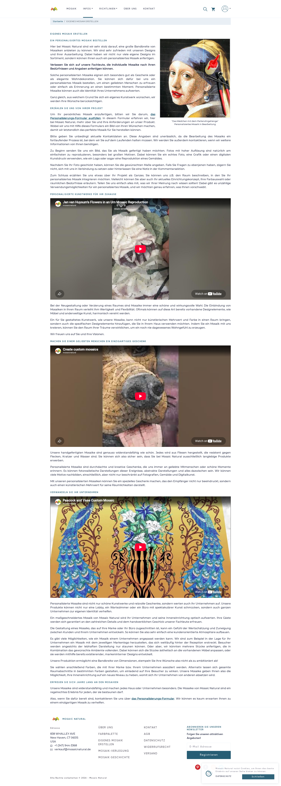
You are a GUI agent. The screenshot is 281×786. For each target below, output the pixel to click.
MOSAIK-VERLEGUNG (113, 751)
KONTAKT (149, 9)
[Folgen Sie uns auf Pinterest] (198, 767)
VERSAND (150, 753)
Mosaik (72, 9)
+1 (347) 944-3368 (65, 745)
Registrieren (209, 755)
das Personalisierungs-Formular (153, 698)
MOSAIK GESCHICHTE (114, 757)
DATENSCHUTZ (154, 740)
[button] (205, 9)
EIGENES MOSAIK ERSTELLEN (110, 742)
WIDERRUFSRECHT (157, 747)
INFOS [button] (87, 9)
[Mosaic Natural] (54, 11)
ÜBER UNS (130, 9)
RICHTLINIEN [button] (107, 9)
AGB (147, 734)
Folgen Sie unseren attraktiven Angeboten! (205, 736)
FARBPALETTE (108, 734)
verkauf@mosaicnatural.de (72, 749)
